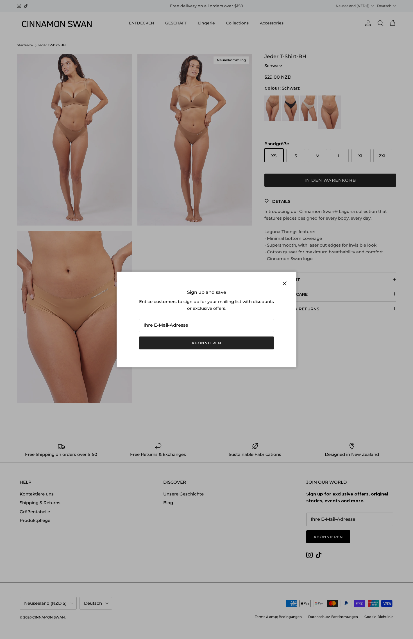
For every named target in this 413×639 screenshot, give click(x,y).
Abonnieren (206, 343)
